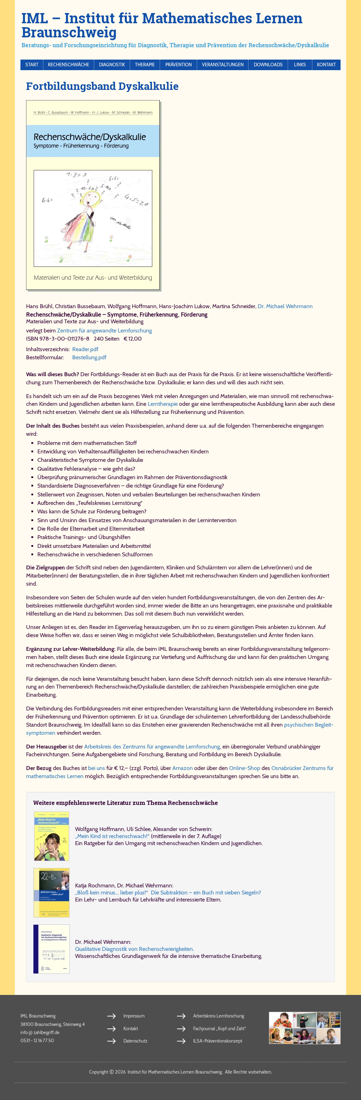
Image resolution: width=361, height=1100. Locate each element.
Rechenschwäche (68, 64)
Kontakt (326, 64)
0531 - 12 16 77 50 (37, 1040)
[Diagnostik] (329, 1020)
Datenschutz (135, 1041)
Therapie (145, 64)
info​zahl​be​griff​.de (40, 1032)
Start (31, 64)
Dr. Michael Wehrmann (285, 306)
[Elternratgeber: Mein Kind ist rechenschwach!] (51, 836)
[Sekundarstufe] (305, 1036)
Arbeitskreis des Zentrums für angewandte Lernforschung (152, 746)
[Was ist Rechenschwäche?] (305, 1020)
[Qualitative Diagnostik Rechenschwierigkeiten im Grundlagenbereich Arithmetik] (51, 949)
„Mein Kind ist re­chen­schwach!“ (112, 836)
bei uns (96, 768)
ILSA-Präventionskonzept (217, 1041)
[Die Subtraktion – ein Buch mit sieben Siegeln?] (51, 892)
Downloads (268, 64)
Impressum (134, 1016)
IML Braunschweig (37, 1016)
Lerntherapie (163, 404)
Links (300, 64)
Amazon (182, 768)
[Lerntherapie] (281, 1036)
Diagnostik (112, 64)
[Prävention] (281, 1020)
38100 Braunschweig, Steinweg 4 (52, 1024)
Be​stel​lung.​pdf (89, 357)
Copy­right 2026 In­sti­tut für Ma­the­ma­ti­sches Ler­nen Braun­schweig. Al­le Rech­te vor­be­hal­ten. (180, 1072)
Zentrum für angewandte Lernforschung (104, 330)
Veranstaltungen (223, 64)
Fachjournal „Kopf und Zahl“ (219, 1028)
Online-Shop (244, 768)
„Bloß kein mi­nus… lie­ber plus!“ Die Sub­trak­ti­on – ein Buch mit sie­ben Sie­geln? (168, 892)
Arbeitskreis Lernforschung (218, 1016)
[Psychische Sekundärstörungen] (329, 1036)
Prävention (178, 64)
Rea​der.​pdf (85, 349)
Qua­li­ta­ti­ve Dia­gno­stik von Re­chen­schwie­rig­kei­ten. (134, 949)
